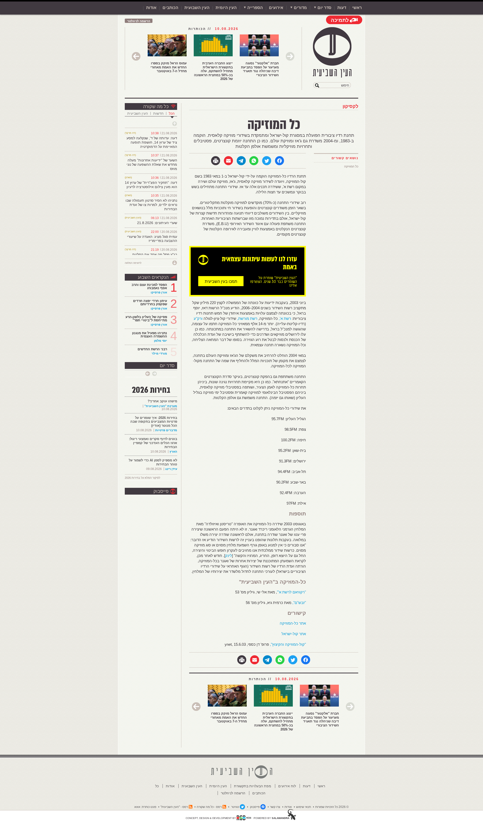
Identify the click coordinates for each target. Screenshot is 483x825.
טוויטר (235, 807)
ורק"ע (198, 318)
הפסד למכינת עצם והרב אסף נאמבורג (149, 286)
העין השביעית (137, 113)
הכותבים (170, 8)
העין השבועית (197, 8)
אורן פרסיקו (159, 292)
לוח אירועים (287, 786)
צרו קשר (275, 807)
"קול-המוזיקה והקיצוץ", (287, 644)
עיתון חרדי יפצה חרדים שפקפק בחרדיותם (150, 302)
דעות (341, 8)
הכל (172, 113)
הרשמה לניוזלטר (138, 21)
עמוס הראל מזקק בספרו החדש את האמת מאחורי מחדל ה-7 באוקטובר (168, 67)
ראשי (357, 8)
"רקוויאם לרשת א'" (291, 592)
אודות (151, 8)
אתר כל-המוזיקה (293, 623)
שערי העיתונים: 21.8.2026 (157, 223)
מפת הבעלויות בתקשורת (252, 786)
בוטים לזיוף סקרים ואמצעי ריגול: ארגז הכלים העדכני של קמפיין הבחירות (153, 443)
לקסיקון (350, 106)
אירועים (276, 8)
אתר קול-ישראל (293, 634)
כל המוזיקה (351, 166)
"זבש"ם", (299, 602)
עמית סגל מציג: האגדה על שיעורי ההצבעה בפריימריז (152, 239)
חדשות (158, 113)
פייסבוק (161, 491)
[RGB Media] (244, 817)
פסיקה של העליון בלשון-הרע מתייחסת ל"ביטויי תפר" (146, 318)
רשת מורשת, (247, 318)
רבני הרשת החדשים (152, 349)
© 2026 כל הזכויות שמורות (332, 807)
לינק (228, 555)
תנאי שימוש (303, 807)
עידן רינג (171, 469)
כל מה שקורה (156, 106)
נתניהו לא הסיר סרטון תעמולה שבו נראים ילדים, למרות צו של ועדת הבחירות (151, 204)
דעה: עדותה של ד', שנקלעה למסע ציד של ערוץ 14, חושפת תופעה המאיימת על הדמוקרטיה (152, 142)
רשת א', (285, 318)
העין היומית (226, 8)
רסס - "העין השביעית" (174, 807)
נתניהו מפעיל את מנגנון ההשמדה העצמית (149, 334)
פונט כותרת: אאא (145, 807)
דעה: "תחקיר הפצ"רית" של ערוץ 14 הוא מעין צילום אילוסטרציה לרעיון (151, 185)
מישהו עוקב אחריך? (162, 401)
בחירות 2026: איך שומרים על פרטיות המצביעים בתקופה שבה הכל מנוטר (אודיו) (153, 421)
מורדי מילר (159, 353)
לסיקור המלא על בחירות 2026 (142, 477)
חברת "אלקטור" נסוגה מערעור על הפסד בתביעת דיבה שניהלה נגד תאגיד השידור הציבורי (260, 69)
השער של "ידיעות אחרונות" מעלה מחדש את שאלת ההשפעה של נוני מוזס (152, 164)
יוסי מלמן (160, 340)
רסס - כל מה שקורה (209, 807)
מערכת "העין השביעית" (160, 406)
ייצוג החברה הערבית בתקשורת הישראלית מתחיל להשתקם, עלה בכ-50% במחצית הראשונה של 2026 (213, 71)
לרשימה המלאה (133, 263)
